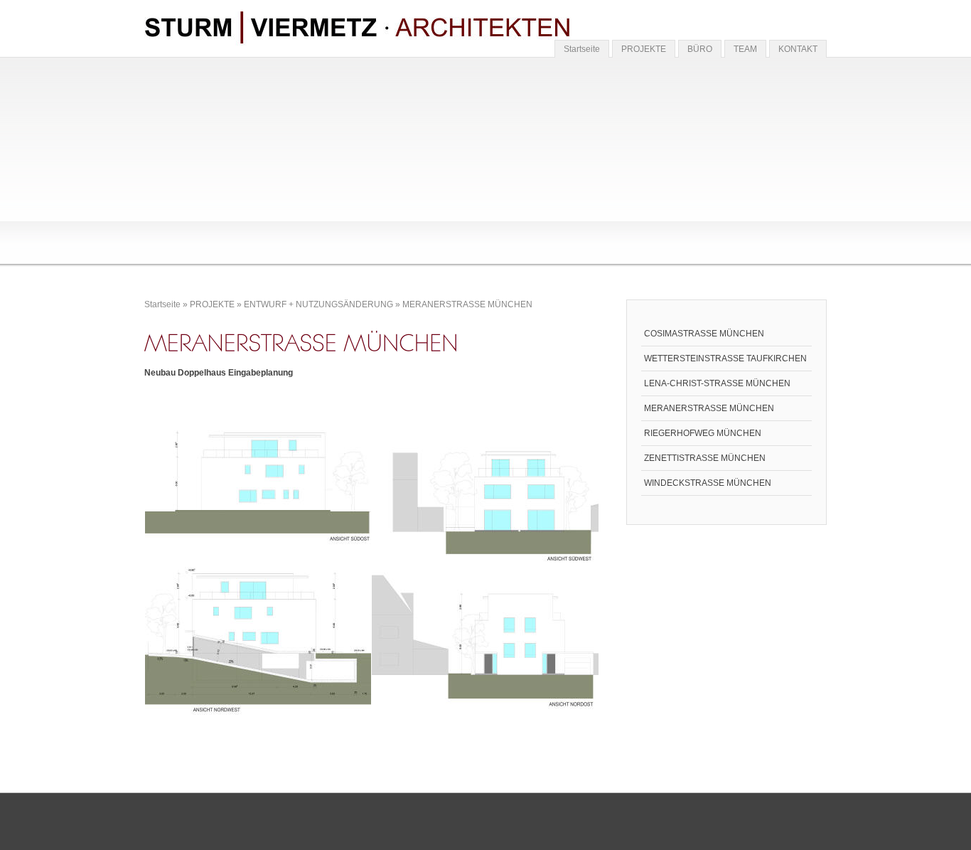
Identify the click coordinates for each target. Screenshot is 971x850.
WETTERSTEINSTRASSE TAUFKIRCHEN (725, 358)
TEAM (745, 49)
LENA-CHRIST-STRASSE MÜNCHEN (717, 383)
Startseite (582, 49)
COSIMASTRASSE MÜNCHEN (704, 334)
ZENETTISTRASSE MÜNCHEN (705, 458)
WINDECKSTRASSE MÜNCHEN (707, 483)
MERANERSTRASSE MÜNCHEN (467, 304)
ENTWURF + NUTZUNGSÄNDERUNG (318, 304)
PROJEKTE (643, 49)
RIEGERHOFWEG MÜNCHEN (702, 433)
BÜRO (699, 49)
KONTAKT (797, 49)
